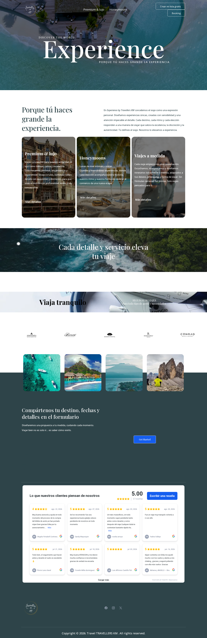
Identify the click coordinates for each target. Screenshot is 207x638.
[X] (120, 608)
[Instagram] (113, 608)
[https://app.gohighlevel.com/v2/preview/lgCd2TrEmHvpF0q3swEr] (30, 10)
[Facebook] (106, 608)
